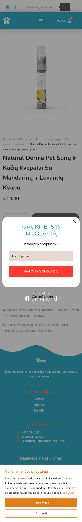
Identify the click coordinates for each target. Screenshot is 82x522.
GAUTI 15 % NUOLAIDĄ (41, 271)
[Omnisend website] (41, 296)
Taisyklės (68, 493)
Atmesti (41, 513)
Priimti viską (41, 503)
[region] (41, 493)
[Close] (75, 221)
